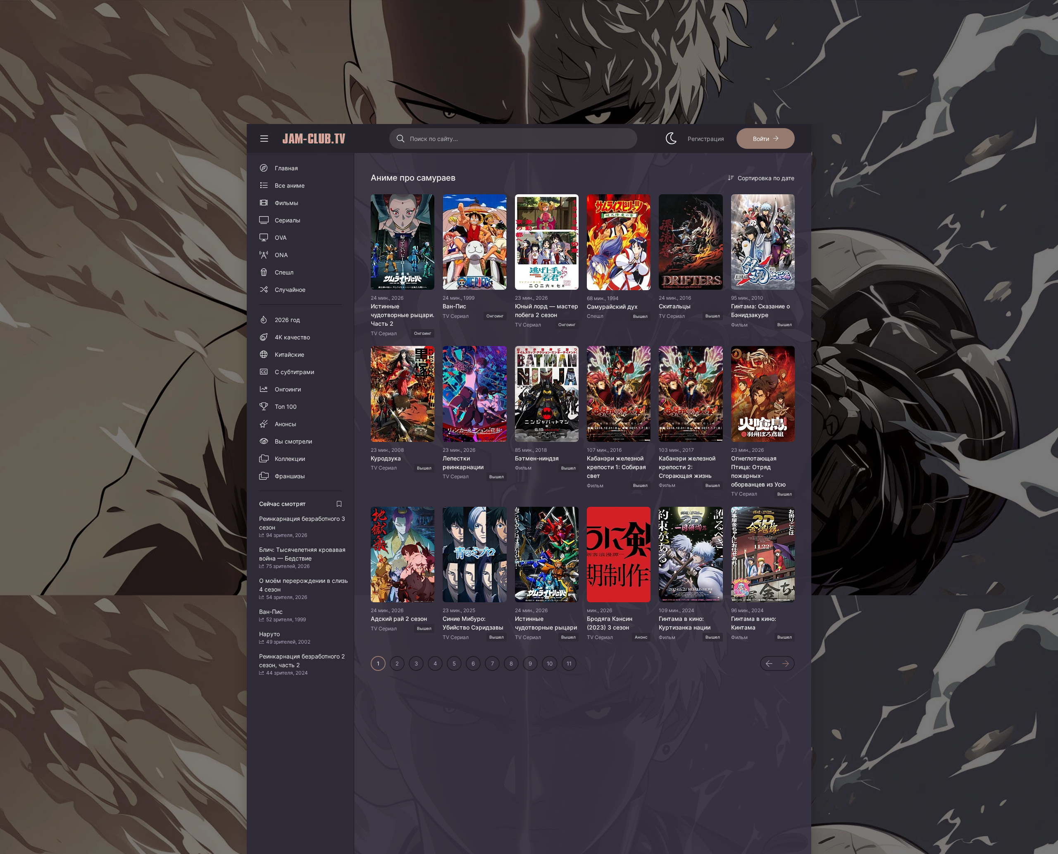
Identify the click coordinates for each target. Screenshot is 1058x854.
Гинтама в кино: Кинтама (753, 623)
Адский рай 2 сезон (399, 618)
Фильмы (286, 202)
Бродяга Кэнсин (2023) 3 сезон (609, 623)
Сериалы (287, 220)
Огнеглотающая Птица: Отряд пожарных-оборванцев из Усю (758, 471)
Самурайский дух (612, 306)
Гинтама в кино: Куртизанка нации (684, 623)
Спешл (284, 272)
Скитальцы (675, 306)
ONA (281, 254)
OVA (280, 237)
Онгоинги (288, 389)
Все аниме (290, 185)
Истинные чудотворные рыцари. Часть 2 (402, 315)
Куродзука (386, 458)
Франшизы (290, 475)
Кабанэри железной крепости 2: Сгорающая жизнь (687, 467)
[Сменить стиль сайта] (671, 138)
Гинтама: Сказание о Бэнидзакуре (760, 310)
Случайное (290, 289)
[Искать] (400, 138)
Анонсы (285, 423)
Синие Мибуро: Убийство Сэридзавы (473, 623)
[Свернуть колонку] (264, 138)
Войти (761, 138)
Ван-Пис (454, 306)
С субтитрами (294, 371)
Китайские (289, 354)
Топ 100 (286, 406)
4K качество (292, 337)
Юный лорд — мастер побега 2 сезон (546, 310)
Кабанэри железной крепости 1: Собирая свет (616, 467)
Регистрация (706, 138)
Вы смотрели (293, 441)
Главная (286, 168)
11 (569, 663)
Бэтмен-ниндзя (537, 458)
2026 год (287, 319)
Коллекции (290, 458)
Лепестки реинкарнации (463, 462)
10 (550, 663)
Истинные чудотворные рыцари (546, 623)
